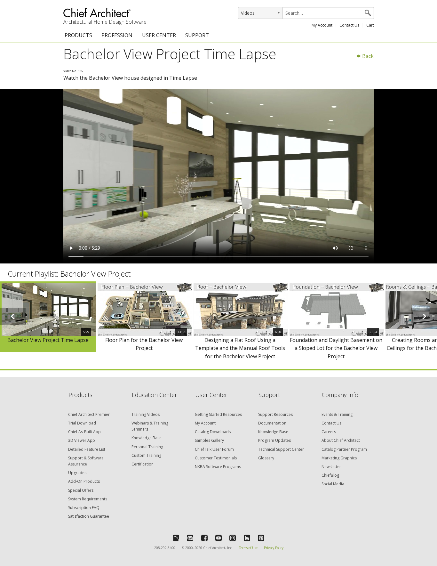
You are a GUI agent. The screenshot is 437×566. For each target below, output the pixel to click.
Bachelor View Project (95, 274)
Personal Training (147, 446)
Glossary (266, 458)
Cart (370, 25)
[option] (48, 316)
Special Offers (80, 490)
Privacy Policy (273, 548)
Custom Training (146, 455)
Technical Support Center (281, 449)
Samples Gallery (209, 440)
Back (367, 56)
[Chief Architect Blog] (190, 538)
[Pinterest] (261, 538)
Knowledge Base (146, 438)
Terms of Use (248, 548)
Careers (329, 431)
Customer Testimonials (216, 458)
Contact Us (349, 25)
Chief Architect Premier (89, 414)
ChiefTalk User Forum (214, 449)
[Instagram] (232, 538)
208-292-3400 (164, 548)
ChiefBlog (330, 475)
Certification (142, 464)
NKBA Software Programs (218, 466)
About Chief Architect (341, 440)
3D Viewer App (81, 440)
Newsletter (331, 466)
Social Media (333, 484)
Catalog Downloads (213, 431)
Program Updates (274, 440)
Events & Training (337, 414)
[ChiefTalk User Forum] (176, 538)
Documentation (272, 423)
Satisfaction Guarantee (88, 516)
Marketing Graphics (339, 458)
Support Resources (275, 414)
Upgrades (77, 472)
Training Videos (145, 414)
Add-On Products (84, 481)
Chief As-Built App (84, 431)
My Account (322, 25)
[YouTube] (218, 538)
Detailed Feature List (86, 449)
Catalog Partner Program (344, 449)
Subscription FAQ (83, 507)
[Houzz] (247, 538)
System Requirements (87, 499)
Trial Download (82, 423)
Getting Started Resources (218, 414)
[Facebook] (204, 538)
